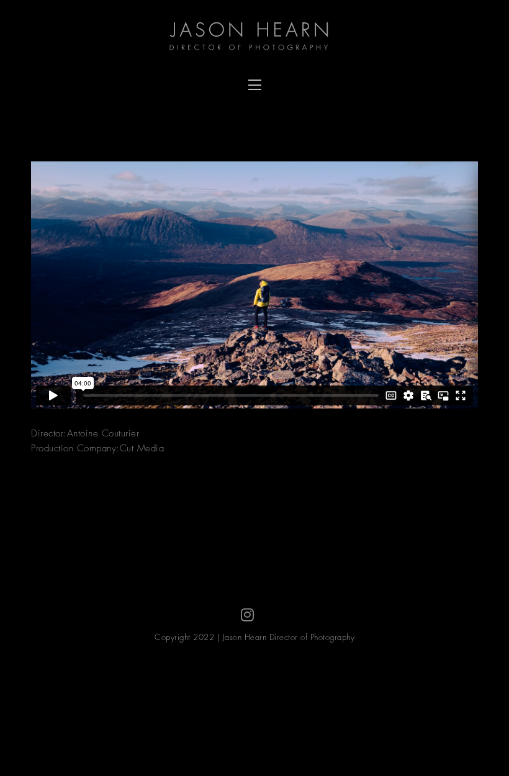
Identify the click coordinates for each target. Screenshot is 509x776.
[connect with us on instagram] (247, 615)
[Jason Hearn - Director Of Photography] (254, 37)
